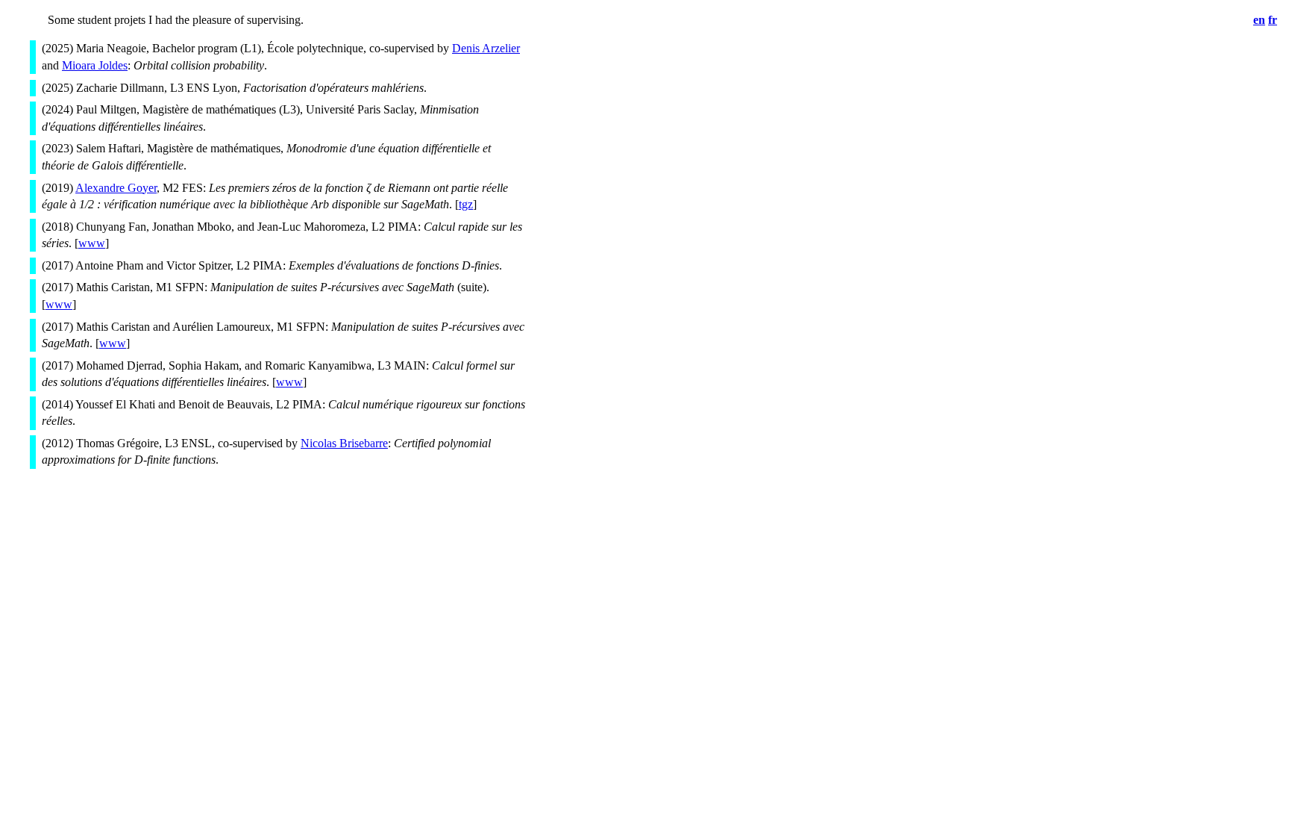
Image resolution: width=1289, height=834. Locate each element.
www (91, 243)
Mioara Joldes (95, 65)
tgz (466, 204)
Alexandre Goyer (116, 187)
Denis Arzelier (486, 48)
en (1259, 19)
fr (1272, 19)
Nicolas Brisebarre (344, 443)
